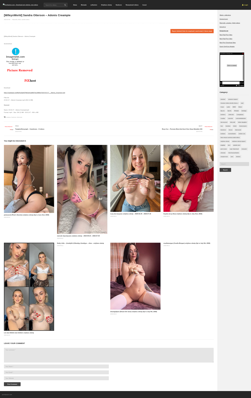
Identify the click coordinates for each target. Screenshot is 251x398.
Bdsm (240, 107)
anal (242, 103)
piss (229, 145)
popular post (236, 145)
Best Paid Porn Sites (226, 35)
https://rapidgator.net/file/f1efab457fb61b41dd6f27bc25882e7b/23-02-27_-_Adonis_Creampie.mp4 (34, 92)
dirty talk (232, 122)
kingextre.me (224, 31)
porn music (224, 149)
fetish (234, 126)
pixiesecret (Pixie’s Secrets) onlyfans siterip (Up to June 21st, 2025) (26, 215)
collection (93, 5)
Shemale (84, 5)
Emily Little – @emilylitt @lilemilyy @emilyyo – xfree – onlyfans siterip (80, 243)
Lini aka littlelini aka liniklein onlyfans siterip (19, 333)
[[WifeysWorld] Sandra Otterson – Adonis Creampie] (29, 179)
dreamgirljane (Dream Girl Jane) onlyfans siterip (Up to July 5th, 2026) (133, 311)
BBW (234, 107)
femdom (228, 126)
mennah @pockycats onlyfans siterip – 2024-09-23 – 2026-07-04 (78, 236)
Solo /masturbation (233, 153)
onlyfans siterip (225, 141)
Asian (222, 107)
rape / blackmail (234, 149)
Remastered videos (132, 5)
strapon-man (224, 156)
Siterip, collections (225, 15)
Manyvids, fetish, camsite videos (20, 19)
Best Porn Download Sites (228, 42)
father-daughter (242, 122)
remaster (244, 149)
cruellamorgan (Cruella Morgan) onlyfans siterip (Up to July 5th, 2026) (186, 243)
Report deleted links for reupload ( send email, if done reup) (192, 31)
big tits (229, 111)
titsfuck (238, 156)
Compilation (240, 114)
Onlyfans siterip (106, 5)
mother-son (242, 133)
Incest (144, 5)
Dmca (75, 5)
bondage (244, 111)
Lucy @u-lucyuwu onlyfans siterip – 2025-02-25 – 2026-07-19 (130, 214)
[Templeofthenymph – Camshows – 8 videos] (55, 129)
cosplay (223, 118)
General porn (224, 19)
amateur (8, 117)
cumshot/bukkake (241, 118)
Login (246, 5)
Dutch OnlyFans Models (227, 46)
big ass (223, 111)
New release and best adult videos (230, 137)
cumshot (230, 118)
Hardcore (119, 5)
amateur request (233, 99)
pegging (223, 145)
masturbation (232, 133)
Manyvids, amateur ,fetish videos (230, 23)
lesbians (223, 133)
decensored (224, 122)
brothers (223, 114)
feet (222, 126)
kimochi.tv (223, 27)
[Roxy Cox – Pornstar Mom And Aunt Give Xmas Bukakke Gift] (162, 129)
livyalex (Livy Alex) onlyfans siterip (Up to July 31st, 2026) (182, 214)
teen (232, 156)
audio (228, 107)
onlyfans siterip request (238, 141)
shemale (223, 153)
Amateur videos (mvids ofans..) (229, 103)
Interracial (19, 117)
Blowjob (236, 111)
